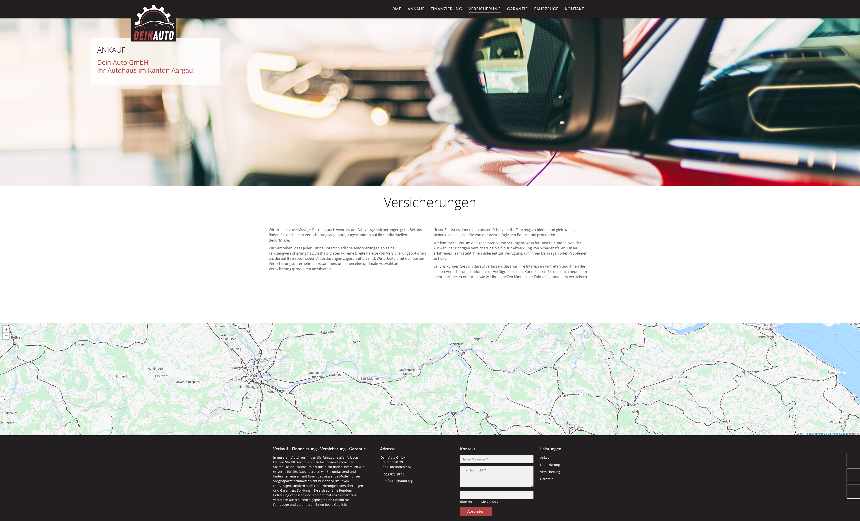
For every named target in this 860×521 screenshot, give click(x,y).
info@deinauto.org (399, 481)
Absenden (475, 511)
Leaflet (800, 433)
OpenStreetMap (836, 433)
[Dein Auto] (153, 40)
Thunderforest (816, 433)
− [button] (6, 336)
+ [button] (6, 329)
